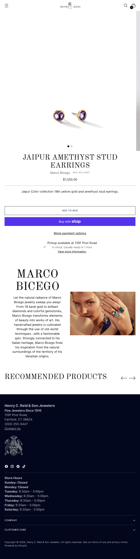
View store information (72, 251)
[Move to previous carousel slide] (124, 378)
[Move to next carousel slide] (132, 378)
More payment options (70, 233)
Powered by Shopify (16, 545)
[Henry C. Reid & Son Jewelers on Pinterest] (18, 467)
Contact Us (13, 428)
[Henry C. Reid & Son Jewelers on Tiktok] (24, 467)
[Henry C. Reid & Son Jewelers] (70, 5)
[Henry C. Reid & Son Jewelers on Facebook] (7, 467)
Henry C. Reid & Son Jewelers (43, 542)
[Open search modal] (125, 5)
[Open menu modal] (6, 5)
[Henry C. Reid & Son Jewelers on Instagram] (12, 467)
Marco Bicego (60, 173)
